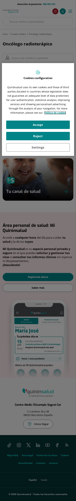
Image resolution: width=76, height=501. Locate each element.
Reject (38, 136)
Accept (38, 125)
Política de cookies (55, 112)
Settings (38, 147)
